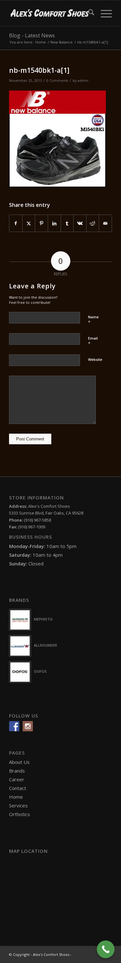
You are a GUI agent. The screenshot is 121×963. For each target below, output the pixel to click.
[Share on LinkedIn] (54, 223)
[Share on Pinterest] (41, 223)
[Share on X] (29, 223)
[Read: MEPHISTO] (20, 620)
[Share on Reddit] (92, 223)
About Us (19, 762)
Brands (17, 770)
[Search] (88, 13)
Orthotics (19, 814)
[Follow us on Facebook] (14, 726)
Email (93, 341)
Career (16, 779)
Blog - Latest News (32, 35)
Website (95, 359)
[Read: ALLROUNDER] (20, 646)
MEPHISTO (43, 619)
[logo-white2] (50, 13)
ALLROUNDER (45, 645)
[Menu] (103, 13)
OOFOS (40, 671)
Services (18, 805)
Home (16, 797)
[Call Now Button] (106, 949)
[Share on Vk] (80, 223)
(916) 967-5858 (37, 520)
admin (82, 80)
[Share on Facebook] (15, 223)
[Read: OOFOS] (20, 672)
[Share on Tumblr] (67, 223)
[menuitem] (88, 13)
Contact (17, 788)
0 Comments (57, 80)
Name (93, 319)
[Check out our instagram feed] (28, 726)
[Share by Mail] (105, 223)
